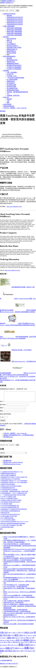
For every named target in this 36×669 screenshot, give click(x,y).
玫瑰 (31, 642)
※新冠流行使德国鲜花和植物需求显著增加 (12, 523)
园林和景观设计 (11, 51)
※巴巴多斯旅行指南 (6, 504)
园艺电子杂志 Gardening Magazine (13, 462)
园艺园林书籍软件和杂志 (14, 65)
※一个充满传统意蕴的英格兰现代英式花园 (12, 495)
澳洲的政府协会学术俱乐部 (15, 22)
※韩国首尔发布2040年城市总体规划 (10, 486)
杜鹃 (9, 640)
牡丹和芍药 (10, 74)
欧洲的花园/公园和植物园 (14, 29)
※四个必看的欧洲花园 (6, 518)
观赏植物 (6, 70)
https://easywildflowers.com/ (14, 206)
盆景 (5, 645)
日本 (23, 638)
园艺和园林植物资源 (9, 56)
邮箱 (2, 407)
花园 (9, 648)
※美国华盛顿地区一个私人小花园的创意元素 (13, 493)
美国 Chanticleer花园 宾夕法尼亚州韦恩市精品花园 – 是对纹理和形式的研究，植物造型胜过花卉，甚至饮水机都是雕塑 (19, 570)
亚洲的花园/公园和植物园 (14, 28)
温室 (10, 642)
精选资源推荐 (7, 104)
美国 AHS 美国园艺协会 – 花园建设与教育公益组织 (18, 604)
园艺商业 (6, 37)
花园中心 (19, 648)
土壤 (8, 101)
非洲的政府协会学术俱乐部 (15, 24)
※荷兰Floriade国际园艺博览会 (9, 498)
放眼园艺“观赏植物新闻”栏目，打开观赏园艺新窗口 (18, 435)
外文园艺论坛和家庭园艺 (14, 69)
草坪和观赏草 (11, 83)
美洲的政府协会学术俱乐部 (15, 21)
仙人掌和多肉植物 (12, 79)
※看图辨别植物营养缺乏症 (8, 473)
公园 (14, 632)
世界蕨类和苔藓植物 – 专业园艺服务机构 (15, 609)
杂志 (4, 640)
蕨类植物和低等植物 (13, 90)
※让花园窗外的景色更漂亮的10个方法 (11, 472)
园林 (11, 635)
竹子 (8, 93)
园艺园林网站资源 (12, 60)
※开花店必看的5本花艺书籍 (8, 516)
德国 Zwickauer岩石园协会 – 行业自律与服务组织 (17, 560)
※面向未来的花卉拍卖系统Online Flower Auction (14, 521)
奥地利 (4, 637)
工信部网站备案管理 (6, 660)
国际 (25, 635)
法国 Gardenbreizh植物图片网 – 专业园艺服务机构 (17, 595)
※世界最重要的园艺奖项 (7, 488)
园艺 (19, 635)
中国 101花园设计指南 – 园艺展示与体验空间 (16, 600)
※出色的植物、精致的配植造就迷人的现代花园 (14, 491)
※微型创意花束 (4, 512)
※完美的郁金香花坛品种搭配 (8, 489)
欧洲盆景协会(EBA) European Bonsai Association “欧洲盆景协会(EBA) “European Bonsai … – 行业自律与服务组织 (19, 551)
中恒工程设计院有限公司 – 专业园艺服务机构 (16, 544)
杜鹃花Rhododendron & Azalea (12, 464)
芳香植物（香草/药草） (13, 95)
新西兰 (17, 638)
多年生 (30, 635)
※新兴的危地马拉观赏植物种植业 (10, 511)
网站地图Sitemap (8, 437)
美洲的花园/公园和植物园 (14, 33)
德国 (11, 638)
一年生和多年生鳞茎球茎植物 (15, 77)
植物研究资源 (11, 61)
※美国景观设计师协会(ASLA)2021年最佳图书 (13, 480)
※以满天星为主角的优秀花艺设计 (10, 514)
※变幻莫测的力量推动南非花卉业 (10, 502)
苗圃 (29, 648)
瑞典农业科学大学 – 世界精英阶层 (13, 602)
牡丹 (23, 642)
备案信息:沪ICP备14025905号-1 (9, 663)
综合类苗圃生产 (11, 44)
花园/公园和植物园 (8, 26)
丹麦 (10, 632)
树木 (14, 640)
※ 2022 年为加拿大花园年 (7, 520)
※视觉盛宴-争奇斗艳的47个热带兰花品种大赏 (13, 477)
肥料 (8, 102)
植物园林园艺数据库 (13, 63)
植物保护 (9, 99)
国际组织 (9, 15)
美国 (24, 644)
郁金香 (30, 651)
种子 (11, 645)
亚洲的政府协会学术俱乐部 (15, 17)
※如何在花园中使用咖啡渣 (8, 475)
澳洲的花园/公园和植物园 (14, 31)
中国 (4, 632)
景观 (29, 638)
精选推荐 (9, 58)
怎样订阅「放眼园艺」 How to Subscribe (15, 108)
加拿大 (28, 632)
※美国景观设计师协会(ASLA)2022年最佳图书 (13, 482)
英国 (4, 651)
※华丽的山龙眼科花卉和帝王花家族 (10, 500)
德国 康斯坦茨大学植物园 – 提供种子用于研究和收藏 (18, 558)
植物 (19, 640)
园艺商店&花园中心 (12, 45)
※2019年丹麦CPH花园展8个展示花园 (11, 525)
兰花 (20, 632)
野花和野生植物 (11, 85)
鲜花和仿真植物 (11, 53)
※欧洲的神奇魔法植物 (6, 527)
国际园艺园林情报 (8, 106)
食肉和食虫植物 (11, 86)
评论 (2, 401)
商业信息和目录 (11, 38)
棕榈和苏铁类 (11, 81)
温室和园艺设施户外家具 (14, 47)
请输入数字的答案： (6, 414)
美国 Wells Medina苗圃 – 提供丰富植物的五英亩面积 (18, 624)
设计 (24, 651)
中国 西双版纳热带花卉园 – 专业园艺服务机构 (16, 611)
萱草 (19, 651)
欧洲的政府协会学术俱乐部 (15, 19)
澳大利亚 (16, 642)
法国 (5, 642)
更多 (1, 529)
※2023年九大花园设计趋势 (8, 496)
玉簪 (27, 642)
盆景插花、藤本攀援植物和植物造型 (17, 92)
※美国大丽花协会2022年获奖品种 (10, 479)
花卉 (2, 648)
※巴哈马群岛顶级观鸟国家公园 (9, 507)
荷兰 (12, 651)
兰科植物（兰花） (12, 76)
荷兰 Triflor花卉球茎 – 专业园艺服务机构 (15, 586)
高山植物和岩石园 (12, 88)
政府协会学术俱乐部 (9, 13)
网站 (1, 411)
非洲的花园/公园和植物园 (14, 35)
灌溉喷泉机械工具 (12, 49)
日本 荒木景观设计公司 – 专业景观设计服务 (16, 584)
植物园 (28, 640)
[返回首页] (7, 1)
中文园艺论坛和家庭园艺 (14, 67)
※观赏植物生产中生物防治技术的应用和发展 (13, 509)
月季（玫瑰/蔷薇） (12, 72)
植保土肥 (6, 97)
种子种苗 (9, 42)
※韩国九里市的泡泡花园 (7, 484)
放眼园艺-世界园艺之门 (7, 2)
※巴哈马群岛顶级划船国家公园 (9, 505)
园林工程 (9, 40)
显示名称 (3, 404)
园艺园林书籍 (7, 460)
